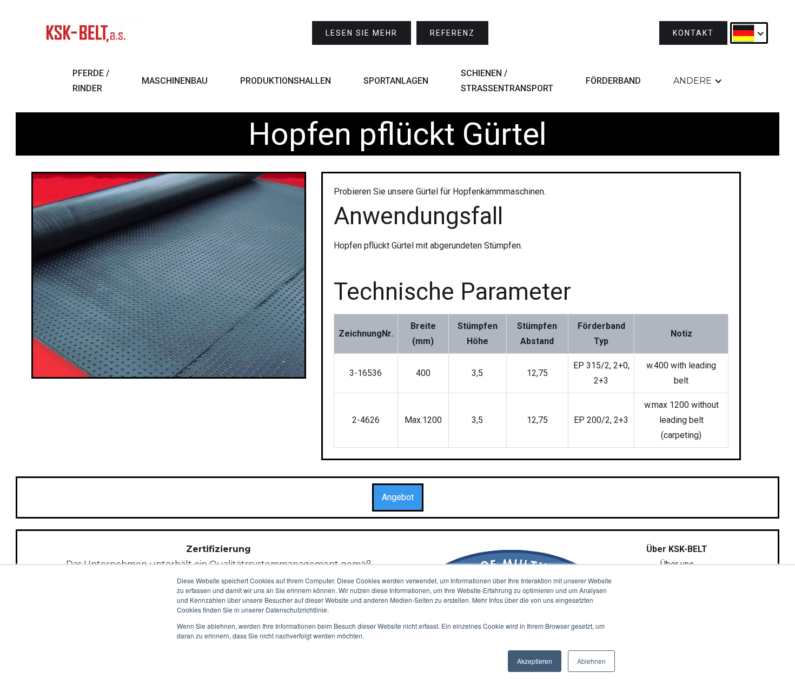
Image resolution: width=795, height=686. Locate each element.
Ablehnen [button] (591, 660)
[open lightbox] (168, 275)
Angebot (398, 497)
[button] (749, 33)
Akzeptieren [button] (534, 660)
